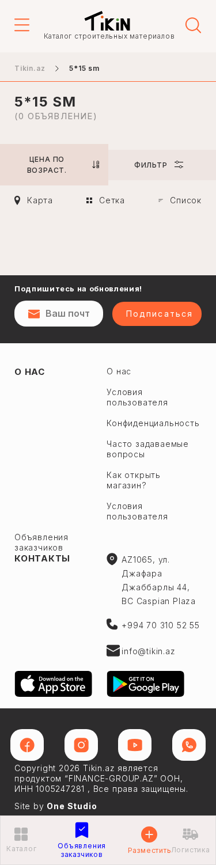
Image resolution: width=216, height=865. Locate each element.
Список (186, 200)
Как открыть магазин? (134, 480)
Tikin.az (107, 21)
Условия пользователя (137, 511)
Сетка (112, 200)
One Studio (72, 806)
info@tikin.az (148, 651)
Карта (40, 200)
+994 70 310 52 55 (161, 625)
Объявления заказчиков (41, 542)
